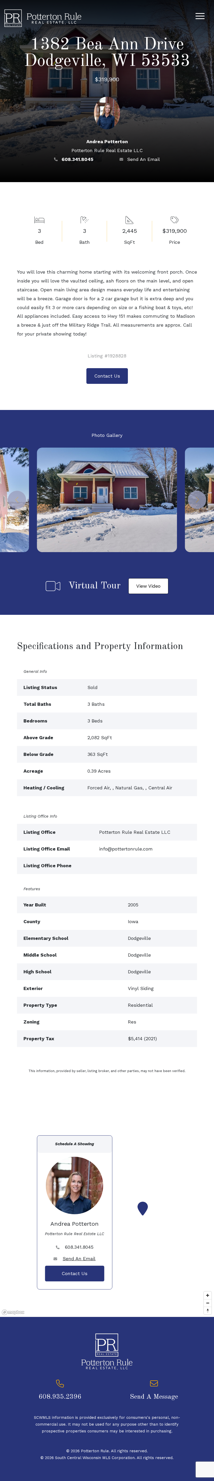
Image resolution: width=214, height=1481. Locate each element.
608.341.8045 (77, 159)
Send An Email (143, 159)
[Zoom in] (207, 1295)
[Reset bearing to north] (207, 1310)
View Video (148, 586)
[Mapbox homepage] (13, 1312)
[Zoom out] (207, 1303)
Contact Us (107, 376)
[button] (17, 500)
